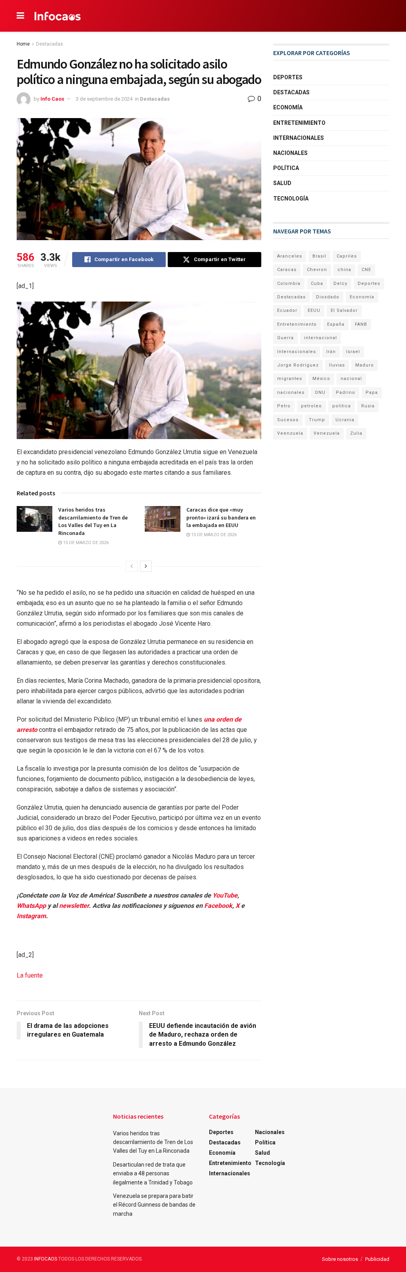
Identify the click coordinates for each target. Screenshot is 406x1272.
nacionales (290, 392)
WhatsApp (31, 905)
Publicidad (377, 1259)
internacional (320, 337)
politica (341, 406)
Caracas (287, 269)
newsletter (74, 905)
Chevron (317, 269)
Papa (372, 392)
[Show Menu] (20, 16)
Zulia (356, 433)
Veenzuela (290, 433)
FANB (361, 324)
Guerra (285, 337)
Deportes (288, 77)
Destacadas (49, 44)
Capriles (347, 256)
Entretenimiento (299, 123)
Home (23, 44)
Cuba (317, 283)
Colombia (289, 283)
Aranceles (289, 256)
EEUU (314, 310)
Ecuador (287, 310)
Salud (282, 183)
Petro (284, 406)
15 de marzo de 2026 (85, 542)
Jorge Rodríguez (298, 365)
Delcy (340, 283)
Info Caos (52, 99)
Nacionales (290, 153)
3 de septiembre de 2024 (104, 99)
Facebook (218, 905)
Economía (288, 107)
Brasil (319, 256)
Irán (331, 351)
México (321, 378)
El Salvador (344, 310)
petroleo (311, 406)
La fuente (30, 975)
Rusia (368, 406)
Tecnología (290, 198)
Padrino (345, 392)
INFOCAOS (45, 1259)
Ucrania (344, 419)
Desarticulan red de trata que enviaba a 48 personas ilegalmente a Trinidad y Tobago (153, 1173)
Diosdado (327, 297)
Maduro (364, 365)
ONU (320, 392)
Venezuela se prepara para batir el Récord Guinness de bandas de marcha (154, 1205)
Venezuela (327, 433)
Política (286, 168)
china (344, 269)
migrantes (289, 378)
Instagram (31, 916)
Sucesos (288, 419)
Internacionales (298, 138)
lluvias (337, 365)
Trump (317, 419)
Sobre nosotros (340, 1259)
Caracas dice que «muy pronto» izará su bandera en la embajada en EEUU (221, 517)
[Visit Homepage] (57, 16)
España (336, 324)
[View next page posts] (146, 566)
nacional (351, 378)
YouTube (225, 895)
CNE (366, 269)
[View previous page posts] (132, 566)
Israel (353, 351)
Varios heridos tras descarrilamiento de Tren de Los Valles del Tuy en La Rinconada (93, 521)
